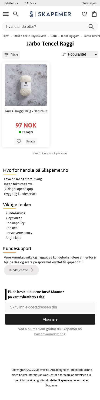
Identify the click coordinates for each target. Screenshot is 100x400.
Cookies (11, 228)
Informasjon (89, 3)
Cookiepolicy (15, 223)
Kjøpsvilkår (14, 218)
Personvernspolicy (19, 233)
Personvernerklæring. (50, 334)
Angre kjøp (13, 238)
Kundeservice (15, 213)
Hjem (6, 36)
